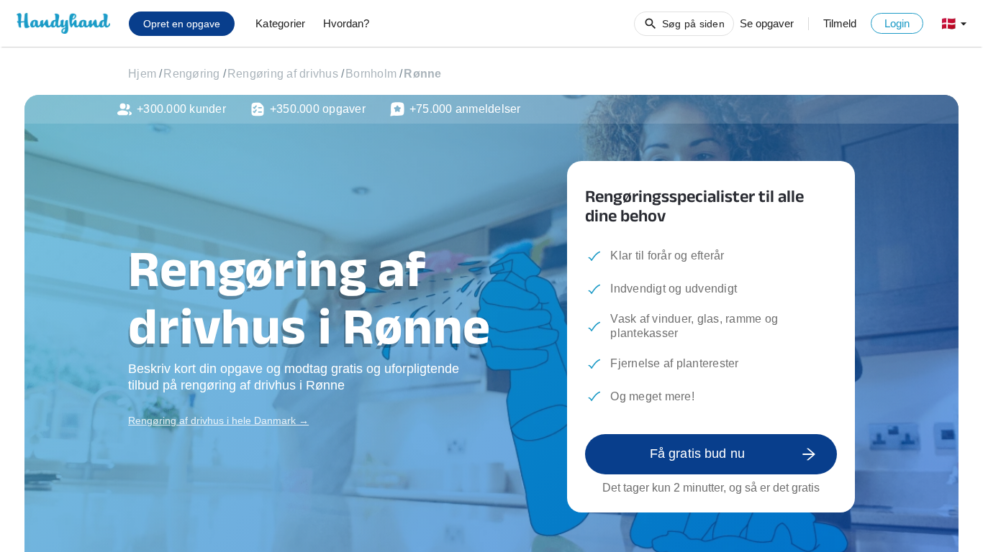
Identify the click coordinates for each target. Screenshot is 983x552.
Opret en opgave (181, 23)
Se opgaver (767, 23)
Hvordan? (346, 23)
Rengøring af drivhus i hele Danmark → (218, 420)
